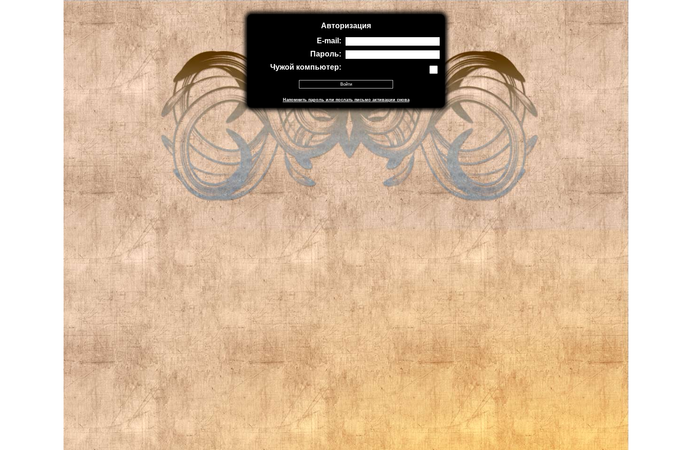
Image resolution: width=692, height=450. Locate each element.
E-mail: (329, 41)
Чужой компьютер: (305, 67)
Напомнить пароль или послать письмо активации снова (346, 99)
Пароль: (325, 54)
